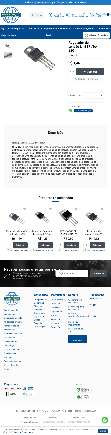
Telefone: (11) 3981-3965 (75, 301)
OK (101, 96)
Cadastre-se (83, 16)
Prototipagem (40, 326)
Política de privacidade (56, 305)
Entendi (103, 431)
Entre (74, 16)
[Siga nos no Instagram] (94, 305)
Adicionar (20, 245)
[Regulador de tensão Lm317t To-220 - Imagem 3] (8, 55)
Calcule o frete (75, 95)
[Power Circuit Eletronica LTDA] (11, 15)
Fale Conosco (77, 339)
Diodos (37, 320)
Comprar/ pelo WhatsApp (88, 79)
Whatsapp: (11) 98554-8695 (76, 308)
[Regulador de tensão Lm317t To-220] (17, 229)
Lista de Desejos (84, 111)
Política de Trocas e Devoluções (56, 323)
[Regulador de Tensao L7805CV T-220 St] (94, 229)
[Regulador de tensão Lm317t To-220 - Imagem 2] (8, 46)
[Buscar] (41, 15)
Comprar (92, 71)
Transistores (39, 313)
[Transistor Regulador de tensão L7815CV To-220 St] (43, 229)
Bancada (38, 323)
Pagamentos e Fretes (57, 313)
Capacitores (39, 316)
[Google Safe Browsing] (83, 397)
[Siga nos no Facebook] (90, 305)
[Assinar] (98, 273)
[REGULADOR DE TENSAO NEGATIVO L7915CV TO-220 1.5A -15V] (68, 229)
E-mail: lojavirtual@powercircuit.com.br (82, 314)
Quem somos (57, 300)
